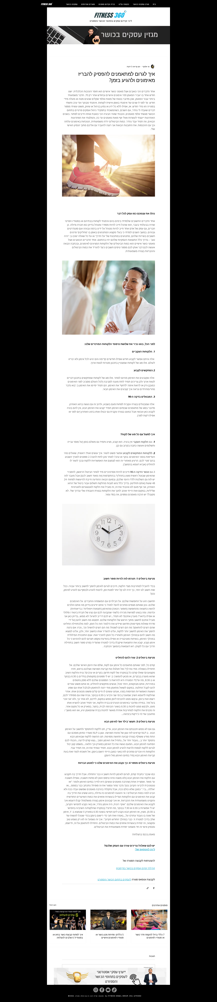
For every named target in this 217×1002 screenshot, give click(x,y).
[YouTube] (108, 989)
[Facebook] (101, 989)
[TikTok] (114, 989)
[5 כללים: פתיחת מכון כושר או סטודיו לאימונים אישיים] (108, 920)
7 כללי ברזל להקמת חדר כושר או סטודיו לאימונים (149, 936)
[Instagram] (95, 989)
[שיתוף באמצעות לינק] (147, 888)
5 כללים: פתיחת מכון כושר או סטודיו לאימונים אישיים (110, 936)
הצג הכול (52, 905)
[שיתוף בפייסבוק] (154, 888)
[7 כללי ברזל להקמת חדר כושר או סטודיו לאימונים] (149, 920)
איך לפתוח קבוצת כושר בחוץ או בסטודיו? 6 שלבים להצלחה (68, 936)
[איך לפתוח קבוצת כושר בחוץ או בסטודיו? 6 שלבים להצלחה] (68, 920)
